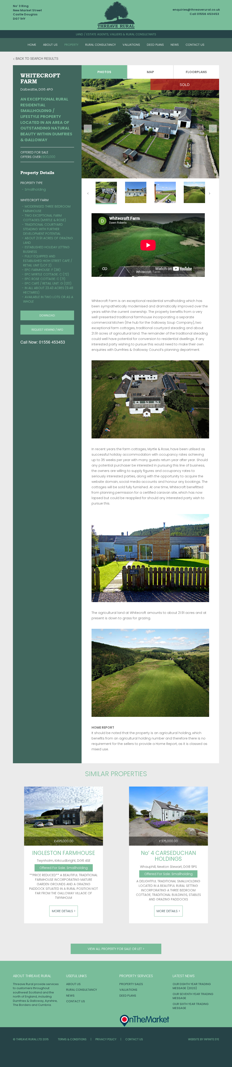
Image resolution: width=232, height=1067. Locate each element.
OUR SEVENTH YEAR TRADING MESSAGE (193, 996)
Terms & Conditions (72, 1039)
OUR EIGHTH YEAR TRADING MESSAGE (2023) (192, 986)
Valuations (131, 45)
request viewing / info (47, 330)
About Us (50, 45)
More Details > (63, 911)
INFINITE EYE (211, 1039)
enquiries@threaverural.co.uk (196, 9)
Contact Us (195, 45)
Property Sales (131, 984)
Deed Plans (155, 45)
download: (47, 315)
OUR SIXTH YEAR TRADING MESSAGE (190, 1006)
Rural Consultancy (100, 45)
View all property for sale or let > (116, 949)
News (175, 45)
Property (71, 45)
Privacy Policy (105, 1039)
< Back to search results (35, 58)
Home (32, 45)
